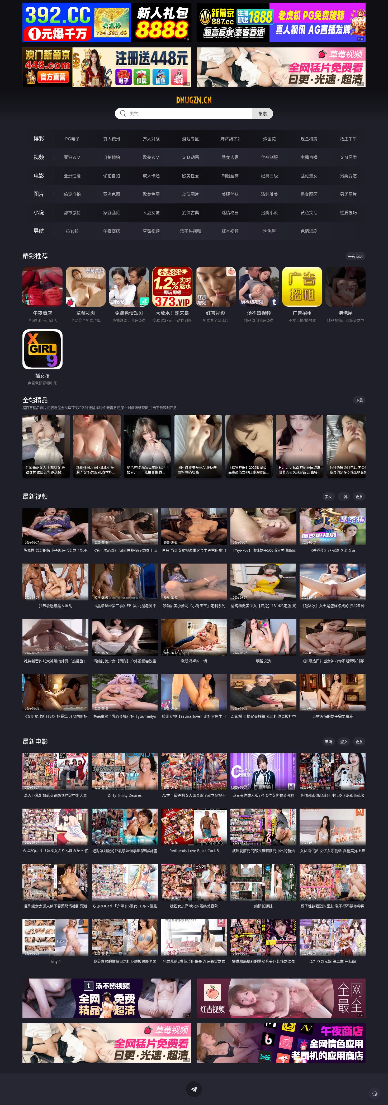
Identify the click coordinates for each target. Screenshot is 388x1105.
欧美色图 (151, 194)
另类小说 (269, 213)
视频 (39, 157)
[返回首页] (374, 1093)
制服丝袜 (230, 176)
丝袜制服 (269, 157)
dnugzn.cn (194, 100)
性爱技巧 (348, 213)
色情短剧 (309, 231)
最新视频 (35, 496)
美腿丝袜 (230, 194)
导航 (39, 230)
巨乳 (344, 496)
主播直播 (309, 157)
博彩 (39, 138)
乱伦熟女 (309, 176)
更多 (359, 496)
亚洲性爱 (72, 176)
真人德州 (111, 139)
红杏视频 (230, 231)
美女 (328, 496)
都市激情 (72, 213)
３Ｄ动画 (190, 157)
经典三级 (269, 176)
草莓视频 (151, 231)
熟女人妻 (230, 157)
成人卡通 (151, 176)
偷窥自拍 (72, 194)
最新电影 (35, 741)
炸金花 (269, 139)
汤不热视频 (190, 231)
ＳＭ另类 (348, 157)
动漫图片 (190, 194)
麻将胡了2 (230, 139)
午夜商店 (111, 231)
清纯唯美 (269, 194)
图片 (39, 194)
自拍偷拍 (111, 157)
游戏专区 (190, 139)
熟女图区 (309, 194)
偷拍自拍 (111, 176)
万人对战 (151, 139)
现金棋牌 (309, 139)
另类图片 (348, 194)
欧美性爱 (190, 176)
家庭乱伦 (111, 213)
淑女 (344, 741)
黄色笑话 (309, 213)
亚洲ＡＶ (72, 157)
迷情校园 (230, 213)
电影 (39, 175)
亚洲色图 (111, 194)
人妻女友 (151, 213)
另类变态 (348, 176)
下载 (359, 400)
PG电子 (72, 139)
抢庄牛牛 (348, 139)
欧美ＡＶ (151, 157)
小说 (39, 212)
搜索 (262, 113)
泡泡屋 (269, 231)
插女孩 (72, 231)
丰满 (328, 741)
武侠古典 (190, 213)
